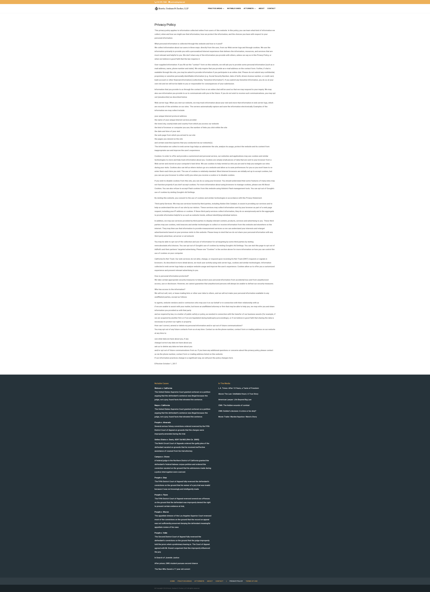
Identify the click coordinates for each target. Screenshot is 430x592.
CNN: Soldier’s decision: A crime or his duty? (237, 411)
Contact (271, 8)
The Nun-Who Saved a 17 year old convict (172, 569)
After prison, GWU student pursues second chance (176, 563)
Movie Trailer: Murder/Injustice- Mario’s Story (237, 417)
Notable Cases (234, 8)
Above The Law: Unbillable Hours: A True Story (238, 394)
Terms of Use (252, 581)
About (261, 8)
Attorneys (249, 8)
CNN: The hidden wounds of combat (233, 405)
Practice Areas (215, 8)
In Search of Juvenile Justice (167, 557)
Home (172, 581)
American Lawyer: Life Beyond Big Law (235, 399)
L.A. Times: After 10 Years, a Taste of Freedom (238, 388)
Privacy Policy (236, 581)
